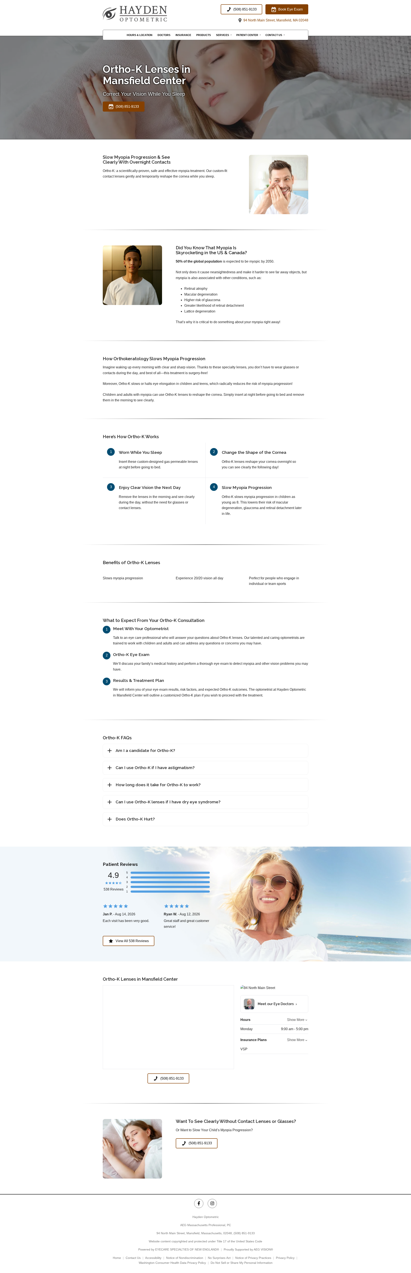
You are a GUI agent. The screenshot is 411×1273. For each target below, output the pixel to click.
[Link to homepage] (145, 13)
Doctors (164, 35)
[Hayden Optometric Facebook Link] (198, 1203)
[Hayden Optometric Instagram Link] (212, 1203)
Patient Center (247, 35)
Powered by (178, 1249)
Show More (295, 1020)
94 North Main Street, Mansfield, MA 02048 (275, 20)
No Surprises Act (219, 1258)
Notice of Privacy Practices (253, 1258)
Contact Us (273, 35)
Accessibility (153, 1258)
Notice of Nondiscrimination (184, 1258)
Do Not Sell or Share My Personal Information (242, 1262)
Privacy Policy (285, 1258)
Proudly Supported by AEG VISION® (248, 1249)
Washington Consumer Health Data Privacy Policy (172, 1262)
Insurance (183, 35)
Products (203, 35)
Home (117, 1258)
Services (222, 35)
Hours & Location (139, 35)
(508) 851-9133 (244, 1233)
